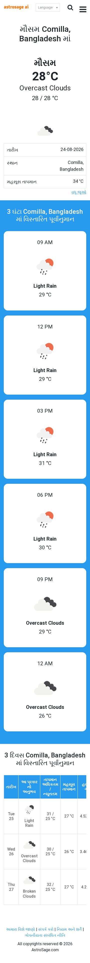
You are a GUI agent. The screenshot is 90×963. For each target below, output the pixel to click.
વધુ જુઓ (79, 192)
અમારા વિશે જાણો (20, 929)
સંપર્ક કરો (46, 929)
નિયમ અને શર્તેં (69, 929)
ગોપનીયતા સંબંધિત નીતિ (45, 935)
